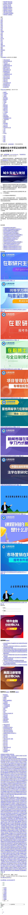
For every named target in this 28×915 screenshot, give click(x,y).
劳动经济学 (7, 811)
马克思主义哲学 (22, 847)
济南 (2, 25)
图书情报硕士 (5, 826)
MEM (4, 120)
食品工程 (12, 867)
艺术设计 (17, 856)
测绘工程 (24, 861)
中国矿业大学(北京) (17, 780)
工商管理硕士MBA (11, 818)
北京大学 (5, 734)
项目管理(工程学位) (13, 857)
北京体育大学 (14, 767)
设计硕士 (12, 837)
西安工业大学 (6, 68)
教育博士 (22, 815)
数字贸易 (5, 98)
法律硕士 (4, 824)
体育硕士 (4, 827)
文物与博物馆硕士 (15, 870)
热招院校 (7, 754)
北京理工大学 (19, 775)
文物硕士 (11, 833)
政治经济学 (6, 722)
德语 (20, 850)
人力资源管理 (6, 706)
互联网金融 (16, 817)
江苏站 (5, 892)
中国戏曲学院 (11, 771)
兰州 (2, 28)
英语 (4, 712)
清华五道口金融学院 (17, 787)
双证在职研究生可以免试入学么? (11, 237)
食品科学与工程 (18, 813)
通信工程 (12, 860)
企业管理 (5, 93)
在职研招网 (11, 144)
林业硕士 (12, 827)
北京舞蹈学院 (21, 767)
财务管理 (5, 720)
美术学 (22, 808)
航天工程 (4, 868)
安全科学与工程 (7, 127)
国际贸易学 (6, 719)
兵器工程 (21, 867)
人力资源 (5, 112)
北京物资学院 (18, 781)
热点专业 (4, 89)
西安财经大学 (6, 67)
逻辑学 (9, 870)
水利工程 (10, 864)
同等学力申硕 (18, 755)
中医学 (22, 823)
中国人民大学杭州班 (8, 731)
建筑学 (21, 818)
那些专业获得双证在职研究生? (10, 239)
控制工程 (6, 864)
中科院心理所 (12, 777)
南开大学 (5, 740)
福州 (2, 53)
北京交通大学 (6, 777)
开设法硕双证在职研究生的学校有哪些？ (13, 234)
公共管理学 (21, 801)
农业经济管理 (7, 820)
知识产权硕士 (6, 838)
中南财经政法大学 (7, 74)
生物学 (8, 846)
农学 (19, 833)
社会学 (11, 804)
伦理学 (7, 848)
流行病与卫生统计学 (8, 713)
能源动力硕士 (17, 854)
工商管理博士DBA (21, 844)
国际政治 (20, 804)
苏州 (2, 21)
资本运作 (9, 844)
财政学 (23, 813)
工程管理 (5, 840)
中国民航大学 (13, 788)
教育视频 (5, 7)
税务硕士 (8, 824)
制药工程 (17, 867)
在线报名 (10, 14)
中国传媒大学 (19, 777)
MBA (4, 122)
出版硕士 (12, 824)
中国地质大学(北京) (8, 770)
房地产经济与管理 (14, 811)
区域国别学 (14, 844)
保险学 (24, 804)
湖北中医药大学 (6, 788)
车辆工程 (10, 858)
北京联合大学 (5, 782)
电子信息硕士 (17, 853)
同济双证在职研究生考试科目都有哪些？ (13, 242)
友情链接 (3, 754)
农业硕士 (12, 830)
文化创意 (13, 810)
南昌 (2, 47)
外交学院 (19, 784)
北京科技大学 (22, 774)
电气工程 (6, 858)
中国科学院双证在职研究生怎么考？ (12, 243)
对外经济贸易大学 (7, 61)
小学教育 (17, 850)
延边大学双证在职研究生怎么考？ (11, 244)
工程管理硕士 (22, 830)
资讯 (4, 141)
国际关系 (12, 805)
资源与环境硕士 (10, 854)
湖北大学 (5, 80)
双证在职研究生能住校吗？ (9, 227)
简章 (4, 140)
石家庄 (2, 31)
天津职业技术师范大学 (19, 794)
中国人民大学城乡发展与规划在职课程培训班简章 (15, 650)
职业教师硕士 (23, 870)
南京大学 (5, 746)
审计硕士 (21, 826)
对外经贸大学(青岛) (8, 727)
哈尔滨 (2, 38)
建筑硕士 (21, 828)
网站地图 (14, 757)
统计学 (21, 807)
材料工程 (5, 861)
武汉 (2, 24)
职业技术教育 (10, 847)
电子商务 (13, 840)
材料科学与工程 (14, 846)
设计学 (24, 833)
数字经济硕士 (19, 838)
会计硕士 (12, 823)
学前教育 (12, 850)
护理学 (8, 830)
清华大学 (5, 62)
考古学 (3, 811)
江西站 (5, 899)
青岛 (2, 30)
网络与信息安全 (4, 870)
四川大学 (5, 744)
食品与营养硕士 (22, 846)
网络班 (10, 757)
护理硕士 (4, 828)
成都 (2, 44)
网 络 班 (5, 4)
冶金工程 (21, 863)
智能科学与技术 (20, 834)
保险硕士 (10, 826)
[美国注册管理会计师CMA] (12, 689)
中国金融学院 (6, 72)
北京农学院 (5, 778)
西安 (2, 22)
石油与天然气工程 (21, 864)
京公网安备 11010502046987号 (8, 880)
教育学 (4, 803)
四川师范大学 (6, 85)
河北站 (5, 897)
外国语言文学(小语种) (14, 807)
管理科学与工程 (5, 807)
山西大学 (5, 748)
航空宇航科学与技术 (9, 853)
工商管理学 (6, 119)
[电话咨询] (3, 882)
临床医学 (12, 820)
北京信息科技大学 (9, 768)
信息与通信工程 (7, 808)
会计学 (5, 113)
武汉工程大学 (6, 77)
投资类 (16, 805)
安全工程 (17, 863)
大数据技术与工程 (22, 868)
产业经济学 (3, 810)
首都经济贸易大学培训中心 (9, 733)
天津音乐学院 (16, 792)
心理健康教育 (7, 850)
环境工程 (5, 110)
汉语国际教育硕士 (22, 857)
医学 (4, 131)
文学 (4, 130)
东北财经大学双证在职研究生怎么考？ (12, 249)
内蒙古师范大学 (7, 747)
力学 (20, 856)
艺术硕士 (17, 830)
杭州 (2, 27)
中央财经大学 (6, 750)
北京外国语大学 (7, 82)
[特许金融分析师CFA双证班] (12, 637)
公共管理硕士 (21, 820)
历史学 (7, 831)
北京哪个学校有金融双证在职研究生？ (12, 229)
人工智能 (17, 803)
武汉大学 (5, 743)
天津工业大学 (11, 790)
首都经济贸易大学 (7, 65)
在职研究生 (5, 159)
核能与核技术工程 (10, 868)
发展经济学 (11, 817)
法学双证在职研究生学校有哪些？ (11, 233)
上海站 (5, 889)
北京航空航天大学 (7, 767)
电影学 (17, 843)
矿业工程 (15, 864)
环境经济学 (18, 810)
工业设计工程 (14, 866)
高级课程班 (7, 765)
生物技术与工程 (4, 863)
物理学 (19, 841)
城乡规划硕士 (18, 824)
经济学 (5, 100)
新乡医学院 (6, 87)
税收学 (11, 815)
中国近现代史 (9, 851)
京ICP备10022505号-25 (6, 877)
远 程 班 (9, 4)
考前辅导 (10, 7)
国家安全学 (8, 836)
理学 (6, 846)
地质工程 (20, 861)
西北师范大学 (6, 84)
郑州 (2, 34)
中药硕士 (12, 828)
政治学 (8, 814)
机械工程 (5, 126)
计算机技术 (5, 857)
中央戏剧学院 (9, 787)
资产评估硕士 (16, 826)
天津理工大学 (18, 790)
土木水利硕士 (23, 854)
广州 (2, 18)
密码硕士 (7, 833)
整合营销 (5, 123)
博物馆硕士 (19, 837)
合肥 (2, 43)
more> (8, 640)
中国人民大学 (6, 59)
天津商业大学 (9, 792)
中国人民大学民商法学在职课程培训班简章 (13, 660)
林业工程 (8, 867)
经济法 (16, 820)
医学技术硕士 (17, 831)
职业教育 (11, 13)
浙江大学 (5, 737)
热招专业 (12, 754)
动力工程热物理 (18, 860)
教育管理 (5, 105)
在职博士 (5, 6)
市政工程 (4, 843)
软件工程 (16, 814)
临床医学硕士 (18, 827)
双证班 (9, 6)
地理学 (7, 815)
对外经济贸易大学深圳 (7, 780)
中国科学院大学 (14, 772)
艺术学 (5, 133)
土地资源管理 (9, 843)
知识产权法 (4, 844)
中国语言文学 (22, 803)
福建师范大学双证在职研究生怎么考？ (12, 247)
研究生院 (16, 847)
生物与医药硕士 (4, 856)
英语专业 (5, 115)
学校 (4, 137)
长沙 (2, 41)
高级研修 (5, 8)
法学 (4, 103)
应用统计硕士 (7, 823)
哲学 (14, 804)
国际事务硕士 (12, 838)
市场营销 (5, 717)
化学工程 (9, 861)
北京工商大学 (11, 781)
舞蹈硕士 (18, 836)
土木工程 (5, 124)
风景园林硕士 (4, 830)
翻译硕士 (20, 821)
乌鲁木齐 (3, 45)
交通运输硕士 (11, 856)
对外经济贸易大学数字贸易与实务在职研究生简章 (15, 649)
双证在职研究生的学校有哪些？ (10, 232)
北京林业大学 (12, 775)
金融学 (5, 92)
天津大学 (19, 788)
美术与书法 (7, 837)
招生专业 (10, 1)
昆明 (2, 51)
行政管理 (5, 108)
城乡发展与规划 (16, 815)
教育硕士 (5, 818)
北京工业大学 (16, 774)
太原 (2, 32)
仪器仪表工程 (14, 861)
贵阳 (2, 48)
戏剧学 (20, 843)
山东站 (5, 893)
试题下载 (5, 11)
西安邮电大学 (6, 71)
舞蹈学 (17, 818)
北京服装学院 (18, 782)
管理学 (9, 803)
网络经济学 (4, 841)
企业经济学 (5, 817)
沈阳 (2, 35)
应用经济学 (10, 841)
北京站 (5, 887)
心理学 (5, 95)
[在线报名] (3, 885)
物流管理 (5, 99)
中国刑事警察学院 (6, 772)
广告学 (14, 843)
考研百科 (5, 14)
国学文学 (5, 109)
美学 (25, 808)
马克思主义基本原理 (17, 851)
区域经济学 (16, 848)
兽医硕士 (8, 827)
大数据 (5, 96)
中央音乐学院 (11, 785)
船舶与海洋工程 (22, 866)
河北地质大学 (6, 795)
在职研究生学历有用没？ (9, 240)
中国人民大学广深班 (8, 738)
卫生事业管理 (6, 704)
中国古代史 (3, 851)
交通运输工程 (11, 863)
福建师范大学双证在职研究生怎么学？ (12, 246)
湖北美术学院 (6, 78)
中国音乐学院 (18, 771)
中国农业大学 (16, 770)
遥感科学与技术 (13, 834)
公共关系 (18, 840)
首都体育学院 (11, 782)
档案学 (7, 804)
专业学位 (10, 10)
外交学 (8, 805)
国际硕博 (6, 757)
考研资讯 (5, 10)
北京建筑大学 (11, 778)
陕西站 (5, 894)
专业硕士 (10, 11)
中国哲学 (11, 848)
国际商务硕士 (18, 823)
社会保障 (21, 811)
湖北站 (5, 896)
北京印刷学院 (13, 784)
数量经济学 (15, 841)
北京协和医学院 (22, 772)
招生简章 (5, 1)
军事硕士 (17, 828)
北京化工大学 (9, 774)
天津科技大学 (5, 790)
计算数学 (5, 701)
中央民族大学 (18, 785)
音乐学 (19, 808)
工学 (4, 129)
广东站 (5, 890)
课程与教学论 (23, 831)
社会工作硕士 (8, 821)
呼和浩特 (3, 50)
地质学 (13, 808)
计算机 (5, 102)
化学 (5, 815)
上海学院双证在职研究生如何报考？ (12, 236)
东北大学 (5, 741)
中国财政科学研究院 (19, 791)
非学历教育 (6, 13)
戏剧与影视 (23, 836)
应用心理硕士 (14, 821)
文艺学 (16, 868)
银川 (2, 55)
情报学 (12, 814)
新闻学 (19, 805)
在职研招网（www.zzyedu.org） (11, 154)
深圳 (2, 20)
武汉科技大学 (6, 75)
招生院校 (10, 3)
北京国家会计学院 (6, 784)
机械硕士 (22, 853)
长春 (2, 37)
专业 (4, 138)
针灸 (12, 831)
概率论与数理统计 (7, 700)
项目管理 (5, 106)
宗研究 (18, 858)
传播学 (25, 850)
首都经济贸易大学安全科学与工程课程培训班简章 (15, 664)
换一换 (12, 795)
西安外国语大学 (7, 69)
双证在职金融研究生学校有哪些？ (11, 230)
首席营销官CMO (7, 118)
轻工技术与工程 (7, 866)
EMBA (25, 828)
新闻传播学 (6, 116)
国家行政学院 (5, 785)
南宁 (2, 54)
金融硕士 (20, 814)
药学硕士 (8, 828)
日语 (22, 850)
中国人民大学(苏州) (8, 730)
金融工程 (5, 814)
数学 (10, 831)
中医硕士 (3, 833)
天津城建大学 (5, 791)
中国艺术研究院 (10, 794)
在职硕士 (5, 3)
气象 (16, 837)
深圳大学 (5, 81)
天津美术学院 (22, 792)
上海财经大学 (6, 64)
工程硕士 (15, 858)
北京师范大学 (5, 781)
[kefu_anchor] (3, 884)
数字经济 (5, 694)
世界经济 (9, 840)
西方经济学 (21, 848)
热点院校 (4, 57)
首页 (4, 135)
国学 (4, 709)
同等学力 (10, 8)
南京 (2, 40)
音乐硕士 (13, 836)
